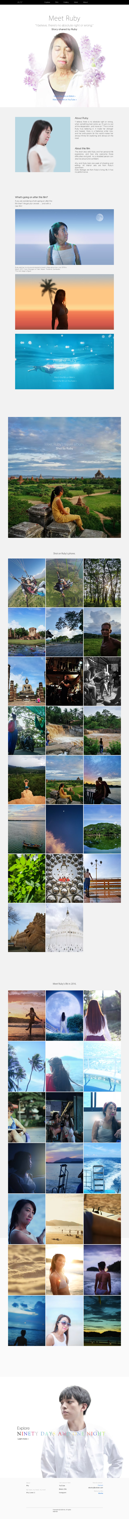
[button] (26, 583)
